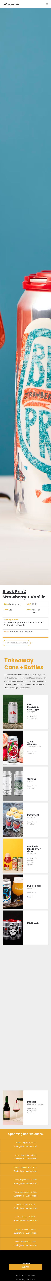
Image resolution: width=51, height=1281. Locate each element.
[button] (47, 4)
